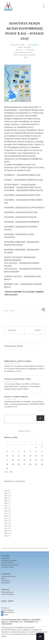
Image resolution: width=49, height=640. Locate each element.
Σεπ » (11, 472)
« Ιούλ (6, 472)
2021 (5, 503)
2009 (5, 533)
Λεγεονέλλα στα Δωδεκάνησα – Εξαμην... (18, 379)
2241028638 (30, 50)
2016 (5, 516)
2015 (5, 518)
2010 (5, 531)
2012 (5, 526)
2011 (5, 528)
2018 (5, 511)
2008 (5, 536)
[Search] (40, 418)
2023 (5, 498)
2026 (5, 490)
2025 (5, 493)
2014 (5, 521)
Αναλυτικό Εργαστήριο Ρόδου (23, 52)
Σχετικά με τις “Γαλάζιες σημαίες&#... (16, 397)
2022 (5, 500)
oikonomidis (34, 45)
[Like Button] (25, 57)
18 (13, 460)
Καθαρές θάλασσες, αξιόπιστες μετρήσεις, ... (18, 361)
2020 (5, 505)
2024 (5, 495)
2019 (5, 508)
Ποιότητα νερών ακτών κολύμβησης (24, 55)
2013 (5, 523)
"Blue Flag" (19, 50)
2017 (5, 513)
